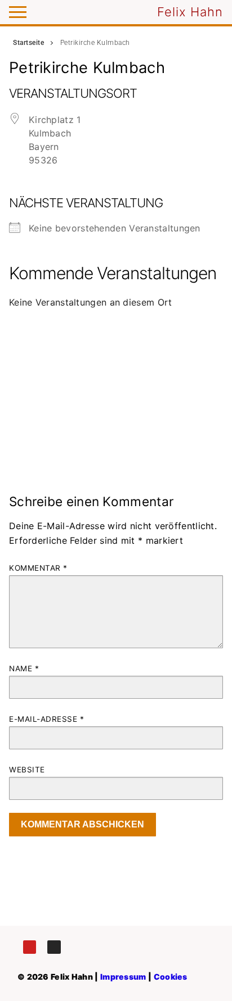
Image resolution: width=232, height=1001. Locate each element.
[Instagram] (53, 946)
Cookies (171, 976)
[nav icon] (17, 12)
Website (27, 769)
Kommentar (38, 567)
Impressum (123, 976)
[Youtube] (29, 946)
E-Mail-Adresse (46, 719)
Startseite (28, 43)
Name (24, 668)
